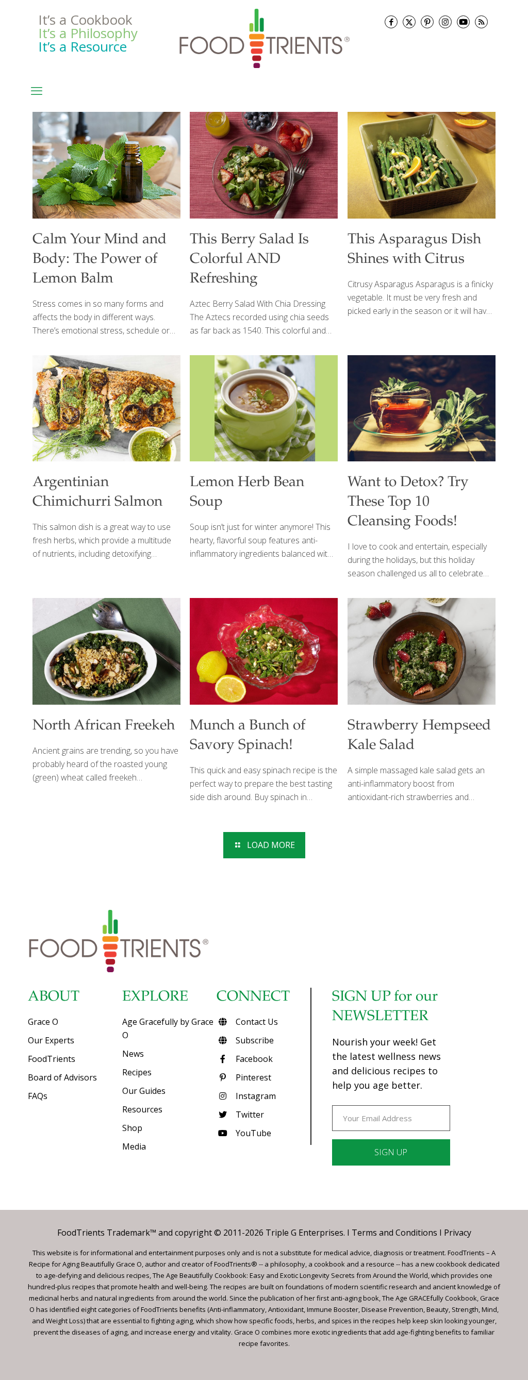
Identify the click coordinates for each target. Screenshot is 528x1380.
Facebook (253, 1059)
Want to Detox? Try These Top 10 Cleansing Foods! (408, 502)
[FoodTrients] (264, 38)
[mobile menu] (36, 90)
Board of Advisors (62, 1077)
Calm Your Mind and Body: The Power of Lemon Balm (99, 260)
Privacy (457, 1232)
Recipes (137, 1072)
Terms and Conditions (394, 1232)
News (133, 1053)
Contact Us (256, 1021)
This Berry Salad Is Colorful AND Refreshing (249, 260)
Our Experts (51, 1040)
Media (134, 1146)
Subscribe (254, 1040)
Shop (132, 1128)
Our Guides (144, 1090)
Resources (142, 1109)
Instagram (255, 1096)
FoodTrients (51, 1059)
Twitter (249, 1114)
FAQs (37, 1096)
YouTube (252, 1133)
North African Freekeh (103, 726)
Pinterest (252, 1077)
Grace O (43, 1021)
